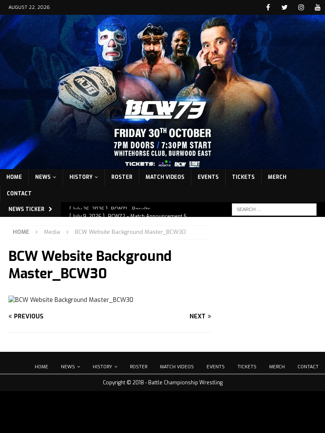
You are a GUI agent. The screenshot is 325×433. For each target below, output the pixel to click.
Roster (121, 177)
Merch (277, 177)
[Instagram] (301, 7)
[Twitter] (284, 7)
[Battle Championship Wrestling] (162, 164)
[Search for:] (274, 209)
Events (208, 177)
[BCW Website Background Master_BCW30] (70, 300)
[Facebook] (268, 7)
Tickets (243, 177)
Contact (19, 193)
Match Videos (165, 177)
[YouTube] (317, 7)
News (43, 177)
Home (14, 177)
